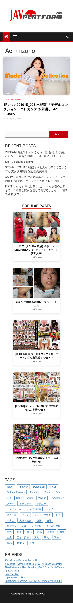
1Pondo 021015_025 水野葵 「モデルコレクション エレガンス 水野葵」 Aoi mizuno (35, 109)
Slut (9, 498)
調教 (56, 537)
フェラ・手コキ (42, 514)
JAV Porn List (12, 574)
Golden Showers (16, 492)
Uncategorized (12, 99)
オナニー (41, 503)
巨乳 (9, 531)
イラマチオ (25, 503)
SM (18, 498)
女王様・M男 (53, 526)
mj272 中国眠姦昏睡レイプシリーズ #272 (36, 303)
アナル (10, 503)
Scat (58, 492)
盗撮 (9, 537)
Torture (29, 498)
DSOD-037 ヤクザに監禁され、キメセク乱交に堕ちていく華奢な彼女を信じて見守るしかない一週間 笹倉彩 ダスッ (36, 190)
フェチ (25, 514)
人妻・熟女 (25, 520)
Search (58, 134)
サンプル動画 (33, 509)
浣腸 (39, 531)
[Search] (67, 36)
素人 (36, 537)
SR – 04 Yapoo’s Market (19, 162)
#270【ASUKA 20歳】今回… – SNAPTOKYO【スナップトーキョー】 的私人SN (36, 249)
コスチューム (14, 509)
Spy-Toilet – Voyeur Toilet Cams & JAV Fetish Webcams (33, 564)
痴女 (61, 531)
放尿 (29, 531)
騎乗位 (20, 543)
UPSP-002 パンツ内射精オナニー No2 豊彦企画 (36, 460)
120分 (10, 486)
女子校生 (36, 526)
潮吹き (50, 531)
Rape (47, 492)
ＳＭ (31, 543)
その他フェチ (58, 498)
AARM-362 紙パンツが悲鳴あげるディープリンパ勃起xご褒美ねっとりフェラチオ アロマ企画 (35, 179)
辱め (9, 543)
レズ (58, 514)
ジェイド (51, 509)
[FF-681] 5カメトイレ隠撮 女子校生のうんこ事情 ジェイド (36, 407)
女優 (24, 526)
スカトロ (11, 514)
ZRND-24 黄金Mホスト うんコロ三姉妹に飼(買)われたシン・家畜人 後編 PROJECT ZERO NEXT (35, 154)
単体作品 (11, 526)
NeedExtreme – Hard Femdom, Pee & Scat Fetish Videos (34, 567)
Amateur (23, 486)
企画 (38, 520)
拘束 (19, 531)
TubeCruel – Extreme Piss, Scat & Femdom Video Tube (33, 581)
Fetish (53, 486)
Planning (34, 492)
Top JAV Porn (12, 571)
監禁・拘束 (23, 537)
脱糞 (46, 537)
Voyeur (42, 498)
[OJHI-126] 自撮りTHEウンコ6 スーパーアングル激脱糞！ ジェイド (36, 355)
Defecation (39, 486)
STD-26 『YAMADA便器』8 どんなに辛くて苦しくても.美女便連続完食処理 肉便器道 (36, 169)
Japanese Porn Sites (15, 578)
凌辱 (49, 520)
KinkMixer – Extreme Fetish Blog (22, 560)
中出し (10, 520)
